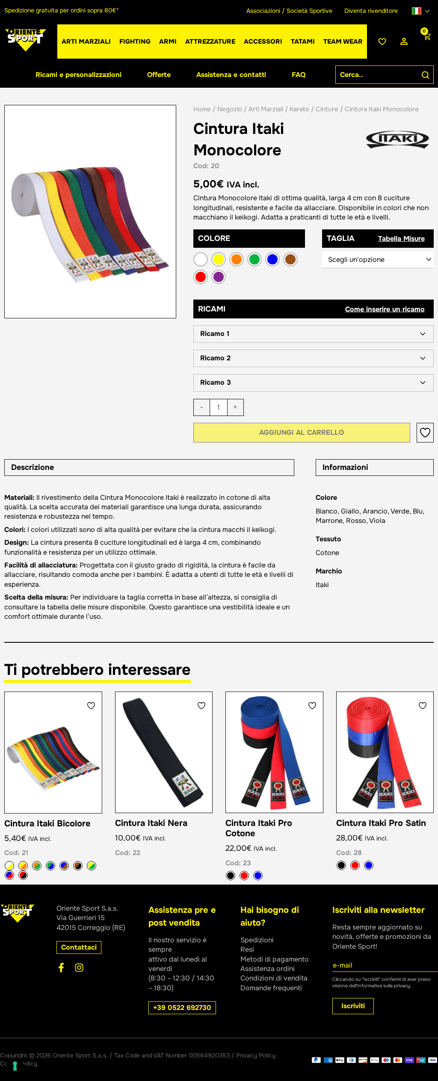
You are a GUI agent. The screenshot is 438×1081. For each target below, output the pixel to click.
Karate (299, 109)
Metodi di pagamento (274, 959)
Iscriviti (353, 1005)
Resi (247, 949)
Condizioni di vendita (274, 978)
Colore (214, 238)
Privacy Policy (255, 1055)
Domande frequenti (271, 987)
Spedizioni (257, 939)
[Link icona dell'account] (404, 41)
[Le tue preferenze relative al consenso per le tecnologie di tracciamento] (15, 1066)
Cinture (327, 109)
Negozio (229, 109)
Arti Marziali (266, 109)
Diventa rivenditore (371, 11)
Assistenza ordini (267, 968)
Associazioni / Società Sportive (289, 11)
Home (202, 109)
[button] (313, 334)
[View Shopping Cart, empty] (426, 41)
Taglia (341, 238)
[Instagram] (79, 967)
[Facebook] (61, 967)
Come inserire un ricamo (385, 308)
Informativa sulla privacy (383, 986)
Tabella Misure (401, 238)
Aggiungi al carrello (301, 432)
